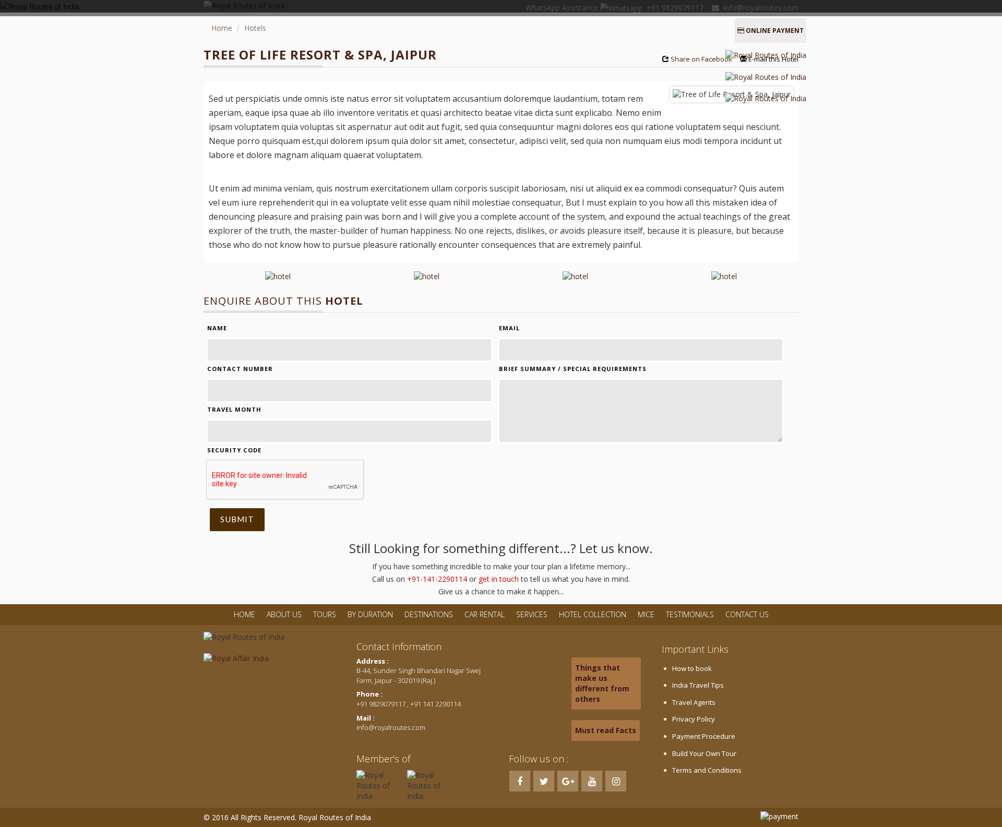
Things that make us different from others (602, 683)
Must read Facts (605, 730)
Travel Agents (693, 702)
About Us (284, 614)
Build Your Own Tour (704, 753)
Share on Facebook (701, 59)
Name (217, 328)
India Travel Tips (698, 685)
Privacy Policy (693, 719)
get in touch (499, 579)
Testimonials (690, 614)
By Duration (371, 614)
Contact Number (240, 369)
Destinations (428, 614)
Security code (234, 450)
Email (509, 328)
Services (531, 614)
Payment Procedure (703, 736)
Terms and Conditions (707, 770)
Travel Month (234, 409)
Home (221, 28)
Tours (324, 614)
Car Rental (484, 614)
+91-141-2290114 (437, 579)
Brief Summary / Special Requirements (573, 369)
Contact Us (747, 614)
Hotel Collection (592, 614)
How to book (692, 668)
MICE (646, 614)
